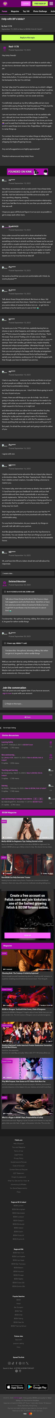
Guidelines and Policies (18, 1162)
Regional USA (18, 1249)
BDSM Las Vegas (18, 1260)
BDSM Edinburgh (18, 1224)
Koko (18, 1347)
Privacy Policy (18, 1158)
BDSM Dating (18, 1318)
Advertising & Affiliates (18, 1184)
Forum (4, 11)
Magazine (15, 11)
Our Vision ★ (24, 1181)
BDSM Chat (18, 1315)
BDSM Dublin (18, 1232)
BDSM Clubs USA (18, 1283)
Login (26, 4)
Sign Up (27, 935)
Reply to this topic (27, 38)
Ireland (23, 1202)
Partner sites (18, 1336)
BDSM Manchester (18, 1213)
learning (4, 785)
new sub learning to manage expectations (17, 799)
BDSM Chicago (19, 1275)
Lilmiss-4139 (8, 758)
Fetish (18, 1304)
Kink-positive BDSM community (34, 1398)
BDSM (18, 1300)
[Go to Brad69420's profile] (4, 228)
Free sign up (40, 4)
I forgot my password (18, 1177)
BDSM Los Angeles (18, 1256)
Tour (13, 1147)
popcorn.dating (18, 1343)
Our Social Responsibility (18, 1188)
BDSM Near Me (19, 1322)
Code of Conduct (18, 1166)
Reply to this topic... (15, 704)
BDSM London (18, 1206)
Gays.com (18, 1340)
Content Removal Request (19, 1169)
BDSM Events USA (18, 1286)
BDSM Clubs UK (18, 1235)
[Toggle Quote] (5, 592)
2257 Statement (18, 1173)
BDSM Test (18, 1311)
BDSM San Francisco (19, 1264)
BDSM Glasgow (18, 1220)
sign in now (7, 693)
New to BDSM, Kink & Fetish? (31, 29)
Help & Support (18, 1143)
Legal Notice (18, 1155)
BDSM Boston (18, 1268)
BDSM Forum (28, 745)
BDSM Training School (18, 1326)
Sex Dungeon (18, 1307)
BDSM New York (18, 1253)
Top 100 (26, 11)
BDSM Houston (18, 1271)
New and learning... (9, 755)
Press (18, 1192)
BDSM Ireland (18, 1228)
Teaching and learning (10, 770)
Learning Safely (7, 742)
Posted (20, 50)
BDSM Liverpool (18, 1217)
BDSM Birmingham (18, 1209)
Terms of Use (18, 1151)
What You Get (12, 1181)
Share (28, 717)
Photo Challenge (40, 11)
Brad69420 (13, 226)
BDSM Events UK (18, 1239)
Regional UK (15, 1202)
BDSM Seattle (18, 1279)
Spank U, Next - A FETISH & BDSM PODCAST (18, 1368)
